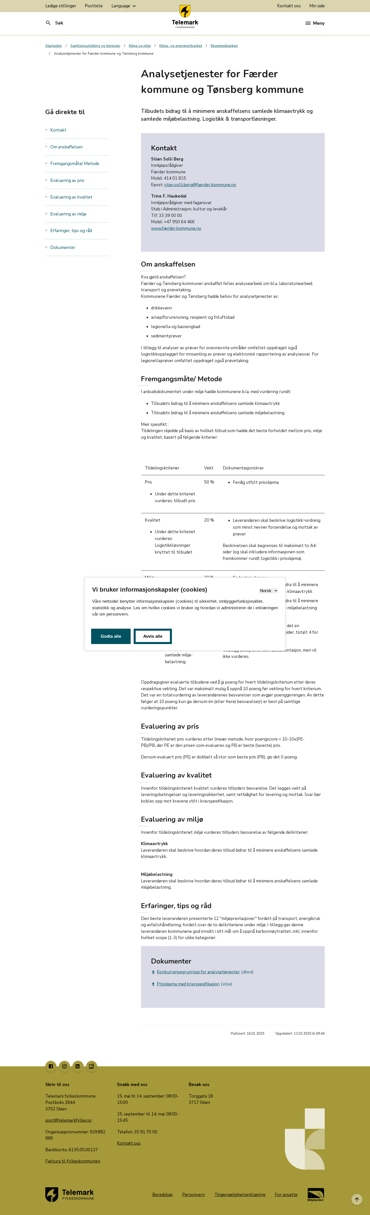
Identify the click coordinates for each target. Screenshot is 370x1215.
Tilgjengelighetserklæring (239, 1195)
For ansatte (286, 1195)
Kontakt (58, 130)
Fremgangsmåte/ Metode (75, 164)
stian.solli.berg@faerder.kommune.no (200, 185)
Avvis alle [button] (152, 636)
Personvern (193, 1195)
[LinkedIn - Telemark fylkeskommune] (78, 1066)
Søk (54, 23)
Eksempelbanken (224, 45)
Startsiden (53, 45)
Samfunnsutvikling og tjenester (95, 45)
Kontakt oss (289, 6)
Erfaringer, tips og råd (71, 231)
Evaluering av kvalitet (71, 197)
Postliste (94, 6)
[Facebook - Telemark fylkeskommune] (50, 1066)
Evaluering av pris (67, 180)
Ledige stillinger (60, 6)
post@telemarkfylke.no (68, 1120)
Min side (317, 6)
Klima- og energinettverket (180, 45)
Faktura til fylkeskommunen (72, 1161)
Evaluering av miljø (68, 214)
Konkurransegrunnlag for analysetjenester (195, 972)
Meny (318, 23)
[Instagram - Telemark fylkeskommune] (64, 1066)
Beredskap (162, 1195)
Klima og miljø (140, 45)
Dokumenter (62, 247)
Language (124, 6)
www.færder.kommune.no (176, 228)
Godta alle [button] (111, 636)
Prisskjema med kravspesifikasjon (185, 984)
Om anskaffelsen (67, 147)
